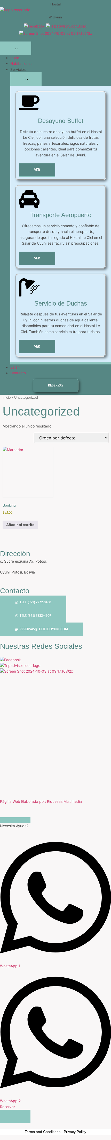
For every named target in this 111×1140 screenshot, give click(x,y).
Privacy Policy (75, 1132)
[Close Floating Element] (15, 820)
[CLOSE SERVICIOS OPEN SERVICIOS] (26, 79)
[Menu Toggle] (15, 48)
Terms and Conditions (42, 1132)
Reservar (7, 1106)
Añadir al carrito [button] (20, 524)
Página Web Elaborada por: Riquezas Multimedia (41, 801)
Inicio (7, 397)
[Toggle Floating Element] (15, 1116)
